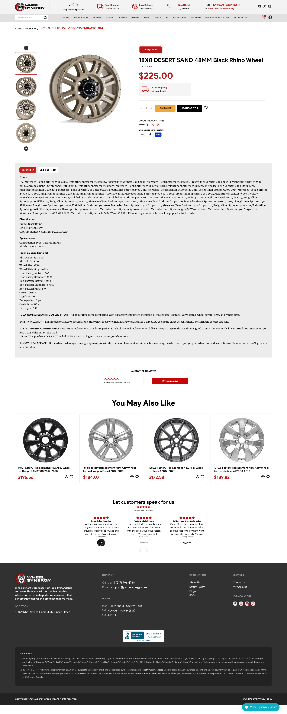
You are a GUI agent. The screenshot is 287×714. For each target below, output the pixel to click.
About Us (194, 582)
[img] (143, 507)
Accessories (179, 17)
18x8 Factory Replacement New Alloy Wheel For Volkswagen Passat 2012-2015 (109, 469)
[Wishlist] (71, 477)
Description (28, 170)
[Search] (45, 18)
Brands (97, 17)
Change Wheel (150, 49)
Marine (109, 17)
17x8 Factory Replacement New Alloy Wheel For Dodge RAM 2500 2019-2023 (44, 469)
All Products (81, 17)
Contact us (239, 582)
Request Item (189, 108)
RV (166, 17)
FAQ (192, 595)
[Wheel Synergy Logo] (33, 580)
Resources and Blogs (217, 17)
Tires (146, 17)
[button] (141, 550)
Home (66, 17)
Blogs (192, 591)
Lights (157, 17)
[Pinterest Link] (253, 603)
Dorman (122, 17)
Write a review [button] (170, 380)
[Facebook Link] (259, 6)
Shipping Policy (48, 170)
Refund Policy (248, 698)
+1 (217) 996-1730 (182, 8)
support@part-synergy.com (129, 587)
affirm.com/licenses (148, 673)
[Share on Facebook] (147, 124)
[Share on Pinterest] (158, 124)
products (30, 28)
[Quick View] (66, 477)
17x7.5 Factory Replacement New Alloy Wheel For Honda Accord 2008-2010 (241, 469)
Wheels (135, 17)
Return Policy (197, 587)
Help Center (240, 17)
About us (196, 17)
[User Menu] (270, 18)
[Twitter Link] (265, 6)
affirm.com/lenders (154, 670)
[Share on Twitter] (153, 124)
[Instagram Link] (270, 6)
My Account (240, 587)
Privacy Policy (264, 698)
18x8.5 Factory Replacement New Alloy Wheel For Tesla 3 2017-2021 (176, 469)
